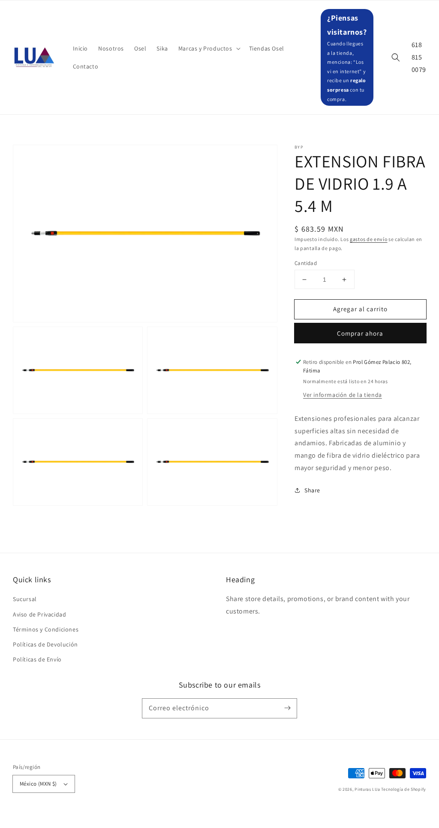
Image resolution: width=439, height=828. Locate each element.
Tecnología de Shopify (403, 789)
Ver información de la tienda (342, 395)
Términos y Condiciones (45, 629)
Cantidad (306, 263)
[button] (208, 48)
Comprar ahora (360, 333)
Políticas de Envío (37, 659)
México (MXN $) (38, 783)
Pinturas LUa (367, 789)
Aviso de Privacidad (39, 614)
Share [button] (312, 490)
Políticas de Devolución (45, 644)
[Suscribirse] (287, 708)
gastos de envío (369, 239)
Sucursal (25, 599)
